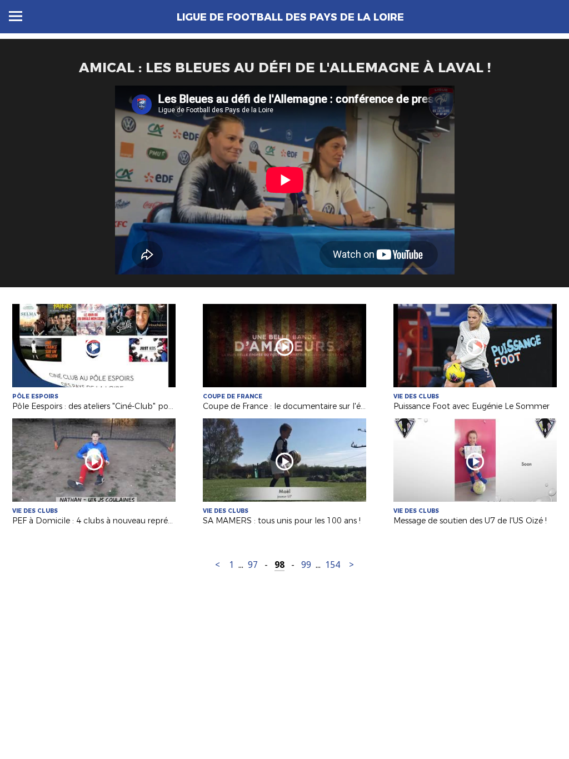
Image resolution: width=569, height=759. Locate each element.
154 (332, 565)
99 (306, 565)
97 (253, 565)
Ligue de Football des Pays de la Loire (290, 17)
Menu (16, 16)
